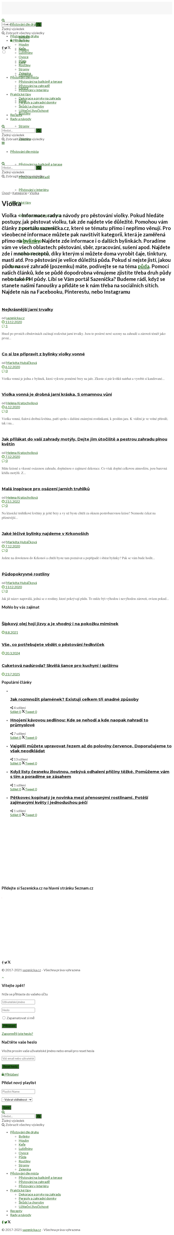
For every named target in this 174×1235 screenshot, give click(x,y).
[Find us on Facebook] (3, 48)
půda (143, 266)
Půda (22, 61)
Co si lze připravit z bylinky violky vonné (43, 354)
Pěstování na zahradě (34, 86)
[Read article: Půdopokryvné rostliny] (87, 565)
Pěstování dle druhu (24, 24)
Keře (22, 48)
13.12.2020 (13, 322)
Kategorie (19, 193)
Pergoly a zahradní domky (37, 102)
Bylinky (24, 40)
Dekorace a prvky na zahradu (40, 98)
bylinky (31, 241)
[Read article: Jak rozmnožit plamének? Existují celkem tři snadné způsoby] (91, 691)
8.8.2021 (11, 632)
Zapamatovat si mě (21, 1018)
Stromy (24, 126)
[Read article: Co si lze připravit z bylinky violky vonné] (87, 346)
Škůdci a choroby (31, 106)
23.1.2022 (12, 501)
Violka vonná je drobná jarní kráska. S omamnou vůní (57, 394)
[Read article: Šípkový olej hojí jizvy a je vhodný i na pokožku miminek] (87, 615)
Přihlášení (11, 1074)
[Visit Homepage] (23, 16)
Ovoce (23, 57)
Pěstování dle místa (24, 77)
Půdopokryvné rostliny (25, 574)
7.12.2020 (12, 457)
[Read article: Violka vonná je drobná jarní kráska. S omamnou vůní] (87, 386)
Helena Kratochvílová (22, 403)
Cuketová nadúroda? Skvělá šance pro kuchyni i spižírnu (60, 665)
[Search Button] (3, 126)
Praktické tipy (20, 94)
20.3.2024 (12, 653)
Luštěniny (26, 53)
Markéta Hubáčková (21, 363)
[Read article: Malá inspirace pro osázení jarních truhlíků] (87, 480)
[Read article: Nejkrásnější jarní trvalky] (87, 301)
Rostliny (25, 113)
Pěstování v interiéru (34, 190)
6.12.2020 (12, 367)
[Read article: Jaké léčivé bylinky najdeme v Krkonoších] (87, 525)
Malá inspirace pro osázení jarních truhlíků (46, 488)
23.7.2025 (12, 674)
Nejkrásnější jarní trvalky (27, 309)
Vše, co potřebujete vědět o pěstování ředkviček (53, 644)
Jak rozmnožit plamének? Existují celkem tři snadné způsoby (74, 699)
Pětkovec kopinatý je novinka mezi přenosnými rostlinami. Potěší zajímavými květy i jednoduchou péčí (79, 800)
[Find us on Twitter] (7, 48)
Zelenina (25, 73)
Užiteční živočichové (34, 110)
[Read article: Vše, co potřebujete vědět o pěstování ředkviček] (87, 636)
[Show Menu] (3, 143)
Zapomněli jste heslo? (17, 1034)
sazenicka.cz (15, 318)
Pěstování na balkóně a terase (40, 164)
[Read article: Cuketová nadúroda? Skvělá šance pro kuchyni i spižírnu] (87, 657)
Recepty (16, 115)
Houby (24, 44)
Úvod (6, 193)
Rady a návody (20, 119)
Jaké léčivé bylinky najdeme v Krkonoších (45, 533)
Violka (34, 193)
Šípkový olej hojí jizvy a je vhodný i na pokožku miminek (60, 623)
